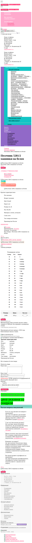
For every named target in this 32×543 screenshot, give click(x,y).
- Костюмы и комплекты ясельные (19, 86)
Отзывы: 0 (4, 170)
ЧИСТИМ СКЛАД (14, 120)
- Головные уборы (19, 82)
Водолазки (14, 104)
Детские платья (15, 107)
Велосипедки (15, 113)
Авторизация (7, 14)
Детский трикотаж (14, 69)
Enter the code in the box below (10, 385)
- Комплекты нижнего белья (21, 76)
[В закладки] (2, 470)
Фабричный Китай (16, 116)
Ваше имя (3, 366)
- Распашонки (22, 84)
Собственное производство (9, 327)
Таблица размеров (6, 244)
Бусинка (16, 228)
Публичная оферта (13, 141)
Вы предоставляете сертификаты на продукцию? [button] (15, 456)
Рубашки (13, 105)
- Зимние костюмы (22, 102)
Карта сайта (7, 516)
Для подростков (15, 93)
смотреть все (4, 224)
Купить (3, 167)
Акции (10, 124)
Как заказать (11, 138)
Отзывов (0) (7, 176)
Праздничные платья (15, 118)
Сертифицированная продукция (10, 336)
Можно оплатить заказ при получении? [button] (16, 433)
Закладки (6, 508)
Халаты (13, 114)
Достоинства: (5, 375)
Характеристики (9, 175)
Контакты (10, 139)
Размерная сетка (12, 142)
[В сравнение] (4, 470)
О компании (11, 133)
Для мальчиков (15, 91)
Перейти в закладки (14, 4)
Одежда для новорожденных (19, 81)
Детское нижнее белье (17, 74)
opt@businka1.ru (8, 49)
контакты (20, 419)
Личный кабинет (8, 21)
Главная (6, 148)
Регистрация (7, 12)
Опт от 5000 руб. (5, 321)
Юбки (12, 108)
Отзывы (6, 130)
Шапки (13, 73)
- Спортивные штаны (18, 96)
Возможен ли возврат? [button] (12, 441)
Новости (6, 127)
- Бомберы (19, 99)
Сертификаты (12, 144)
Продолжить (4, 4)
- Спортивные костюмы (17, 95)
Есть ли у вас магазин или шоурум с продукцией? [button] (15, 412)
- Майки (20, 76)
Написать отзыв (13, 170)
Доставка (10, 135)
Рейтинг (3, 381)
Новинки (13, 71)
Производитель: (8, 515)
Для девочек (14, 90)
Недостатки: (4, 376)
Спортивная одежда (17, 94)
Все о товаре (7, 173)
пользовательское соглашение (17, 527)
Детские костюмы (16, 100)
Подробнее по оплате (20, 438)
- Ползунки (20, 88)
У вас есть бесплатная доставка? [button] (14, 422)
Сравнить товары (14, 9)
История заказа (8, 506)
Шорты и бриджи (16, 110)
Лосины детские (15, 111)
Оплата (10, 136)
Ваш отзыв (4, 373)
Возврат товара (8, 509)
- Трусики (26, 76)
